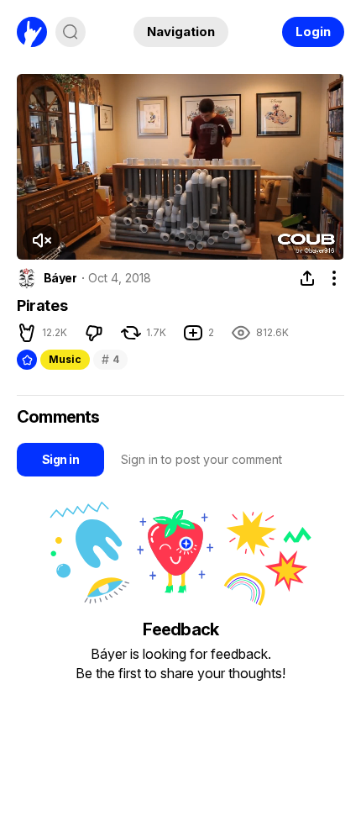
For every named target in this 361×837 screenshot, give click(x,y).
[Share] (307, 278)
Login (313, 31)
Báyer (60, 278)
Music (65, 359)
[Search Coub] (70, 32)
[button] (27, 333)
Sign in (60, 459)
